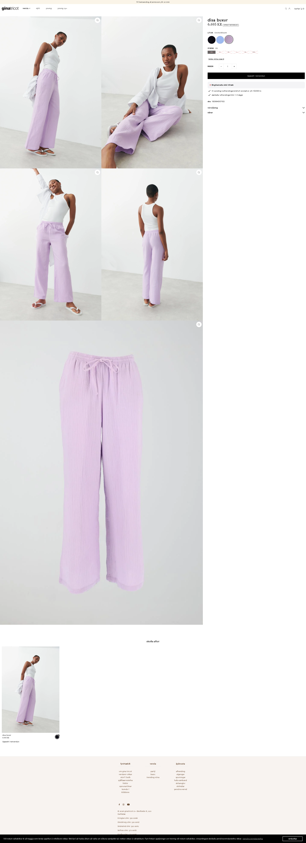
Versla (25, 8)
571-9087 (133, 830)
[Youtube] (128, 804)
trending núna (153, 777)
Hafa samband (180, 780)
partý (153, 771)
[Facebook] (119, 804)
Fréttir (125, 783)
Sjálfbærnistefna (125, 780)
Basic (153, 774)
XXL (254, 52)
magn (210, 66)
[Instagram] (123, 804)
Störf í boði (125, 777)
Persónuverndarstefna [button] (253, 839)
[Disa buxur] (30, 689)
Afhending (180, 771)
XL (245, 52)
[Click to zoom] (97, 20)
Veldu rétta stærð (216, 59)
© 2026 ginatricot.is (126, 811)
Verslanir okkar (125, 774)
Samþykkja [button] (292, 839)
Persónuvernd (180, 789)
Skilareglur (180, 783)
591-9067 (135, 822)
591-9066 (134, 818)
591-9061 (135, 826)
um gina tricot (125, 771)
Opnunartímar (125, 786)
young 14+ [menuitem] (62, 8)
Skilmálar (180, 786)
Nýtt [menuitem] (38, 8)
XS (211, 52)
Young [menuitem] (49, 8)
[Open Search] (286, 8)
